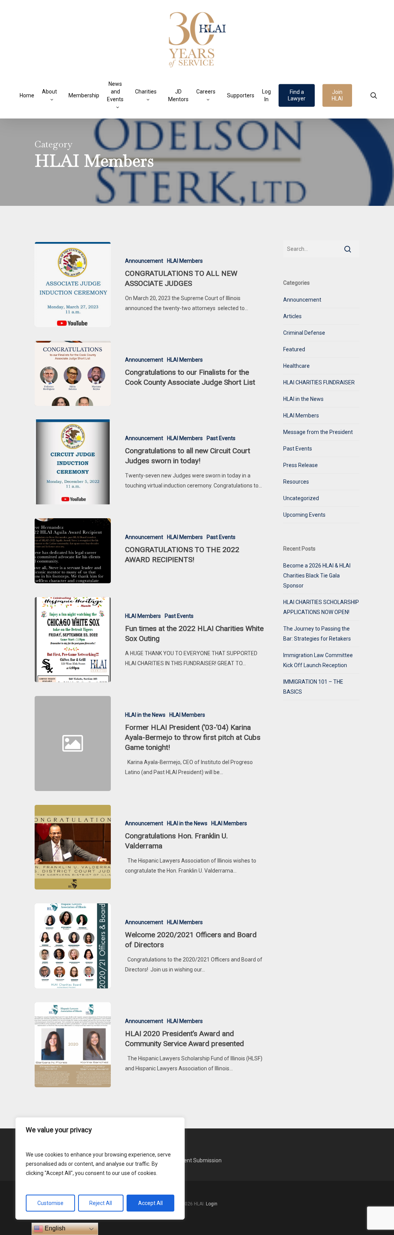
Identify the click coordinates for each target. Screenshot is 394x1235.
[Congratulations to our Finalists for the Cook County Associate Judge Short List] (73, 373)
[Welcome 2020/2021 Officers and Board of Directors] (73, 945)
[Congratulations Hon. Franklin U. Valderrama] (73, 847)
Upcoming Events (304, 515)
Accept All (150, 1203)
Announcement (144, 261)
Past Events (221, 438)
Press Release (300, 465)
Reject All (100, 1203)
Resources (296, 482)
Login (211, 1204)
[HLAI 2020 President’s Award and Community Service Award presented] (73, 1044)
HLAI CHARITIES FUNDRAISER (319, 382)
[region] (100, 1168)
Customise (50, 1203)
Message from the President (318, 432)
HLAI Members (185, 261)
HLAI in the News (145, 715)
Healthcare (296, 366)
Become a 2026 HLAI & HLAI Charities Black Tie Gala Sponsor (317, 575)
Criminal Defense (304, 333)
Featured (294, 349)
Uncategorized (301, 498)
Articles (292, 316)
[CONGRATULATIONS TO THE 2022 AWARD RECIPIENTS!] (73, 550)
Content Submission (197, 1160)
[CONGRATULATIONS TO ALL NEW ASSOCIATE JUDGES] (73, 284)
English (54, 1228)
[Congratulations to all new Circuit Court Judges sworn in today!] (73, 461)
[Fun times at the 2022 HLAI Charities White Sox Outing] (73, 639)
